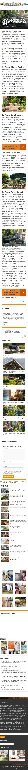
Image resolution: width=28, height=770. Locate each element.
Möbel (22, 86)
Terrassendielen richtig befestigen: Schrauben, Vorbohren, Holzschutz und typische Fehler (18, 522)
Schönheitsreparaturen (6, 725)
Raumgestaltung (20, 719)
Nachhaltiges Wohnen (15, 718)
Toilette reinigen (13, 726)
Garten (9, 26)
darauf (3, 199)
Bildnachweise (20, 766)
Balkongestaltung (14, 705)
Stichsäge (2, 726)
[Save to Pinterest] (17, 301)
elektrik (9, 706)
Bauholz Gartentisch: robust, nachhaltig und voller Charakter (13, 356)
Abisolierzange (3, 705)
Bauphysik (21, 705)
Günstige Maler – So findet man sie (15, 336)
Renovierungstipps (13, 721)
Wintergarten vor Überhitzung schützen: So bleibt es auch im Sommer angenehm (16, 496)
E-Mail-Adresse (7, 461)
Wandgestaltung (10, 728)
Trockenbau (20, 726)
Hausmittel (13, 713)
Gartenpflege (17, 711)
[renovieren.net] (14, 4)
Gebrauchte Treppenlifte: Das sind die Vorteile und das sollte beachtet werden (12, 332)
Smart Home (15, 725)
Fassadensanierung (22, 710)
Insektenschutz (21, 715)
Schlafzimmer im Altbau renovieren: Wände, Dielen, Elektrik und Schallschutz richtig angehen (17, 503)
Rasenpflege (12, 719)
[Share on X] (11, 301)
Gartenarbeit (9, 711)
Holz (24, 79)
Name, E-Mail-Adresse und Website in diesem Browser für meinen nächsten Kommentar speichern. (12, 472)
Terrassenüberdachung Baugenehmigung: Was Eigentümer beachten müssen (17, 490)
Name (5, 466)
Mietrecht (18, 717)
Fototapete (3, 711)
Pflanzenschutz (4, 719)
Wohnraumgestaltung (7, 729)
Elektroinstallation (15, 706)
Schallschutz (21, 721)
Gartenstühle (14, 90)
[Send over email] (23, 301)
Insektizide (3, 717)
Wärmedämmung (20, 729)
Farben (21, 81)
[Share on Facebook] (5, 301)
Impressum (13, 766)
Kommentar (6, 448)
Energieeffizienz (12, 708)
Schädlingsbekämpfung (12, 723)
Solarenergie (22, 725)
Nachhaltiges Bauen (5, 718)
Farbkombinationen (11, 710)
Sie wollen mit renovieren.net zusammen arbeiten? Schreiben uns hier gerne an (13, 481)
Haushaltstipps (4, 713)
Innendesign (14, 715)
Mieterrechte (11, 717)
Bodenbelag (3, 706)
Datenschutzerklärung (12, 768)
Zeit (7, 36)
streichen (7, 726)
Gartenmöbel (10, 51)
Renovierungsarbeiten (4, 721)
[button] (3, 767)
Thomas (4, 26)
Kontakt (19, 768)
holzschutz (8, 715)
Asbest (7, 705)
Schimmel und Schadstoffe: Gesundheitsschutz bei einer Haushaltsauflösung (15, 547)
